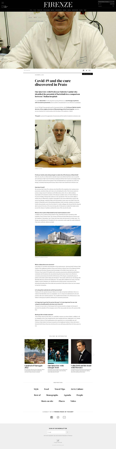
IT (100, 3)
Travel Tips (39, 10)
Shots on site (75, 10)
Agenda (64, 10)
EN (98, 3)
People (69, 10)
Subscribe (112, 3)
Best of (52, 10)
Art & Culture (46, 10)
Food (34, 10)
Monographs (58, 10)
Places (80, 10)
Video (85, 10)
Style (31, 10)
